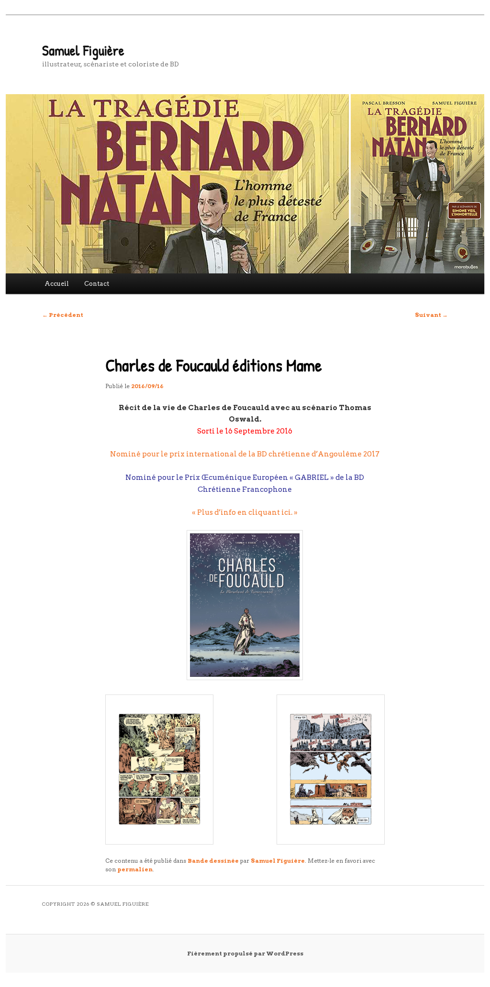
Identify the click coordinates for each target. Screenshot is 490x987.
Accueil (57, 283)
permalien (135, 869)
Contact (96, 283)
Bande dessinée (213, 860)
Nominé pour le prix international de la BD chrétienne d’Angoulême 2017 (244, 454)
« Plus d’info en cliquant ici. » (245, 512)
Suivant (431, 314)
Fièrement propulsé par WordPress (245, 953)
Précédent (62, 314)
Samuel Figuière (83, 50)
